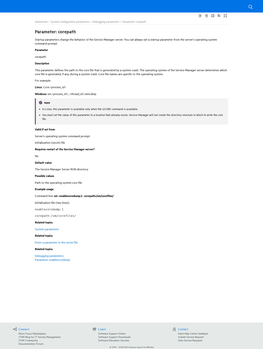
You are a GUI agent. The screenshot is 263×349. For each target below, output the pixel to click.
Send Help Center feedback (193, 333)
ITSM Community (28, 340)
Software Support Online (111, 333)
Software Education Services (113, 340)
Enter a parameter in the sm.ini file (56, 242)
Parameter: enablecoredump (52, 260)
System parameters (47, 229)
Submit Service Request (191, 336)
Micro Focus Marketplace (32, 333)
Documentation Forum (31, 343)
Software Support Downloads (114, 336)
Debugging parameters (105, 21)
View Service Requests (190, 340)
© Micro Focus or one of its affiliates (131, 346)
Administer (41, 21)
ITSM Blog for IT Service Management (40, 336)
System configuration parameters (70, 21)
